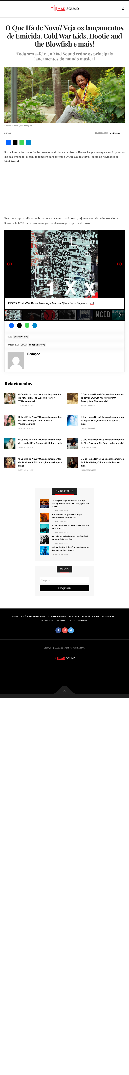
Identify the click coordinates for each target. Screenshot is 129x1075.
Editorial (83, 621)
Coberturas (47, 621)
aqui (92, 303)
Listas (7, 133)
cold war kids (21, 337)
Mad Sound (64, 647)
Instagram (65, 630)
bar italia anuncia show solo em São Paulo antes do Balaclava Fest (70, 538)
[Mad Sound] (64, 8)
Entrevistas (108, 616)
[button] (9, 264)
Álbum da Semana (57, 616)
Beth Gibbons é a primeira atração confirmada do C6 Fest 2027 (67, 516)
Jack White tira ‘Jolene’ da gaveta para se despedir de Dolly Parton (70, 548)
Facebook (58, 630)
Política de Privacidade (33, 616)
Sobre (15, 616)
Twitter (71, 630)
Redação (116, 133)
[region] (64, 275)
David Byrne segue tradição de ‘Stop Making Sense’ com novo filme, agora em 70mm (70, 503)
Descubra (74, 616)
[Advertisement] (64, 190)
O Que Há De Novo (37, 345)
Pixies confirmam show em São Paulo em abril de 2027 (70, 527)
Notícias (61, 621)
